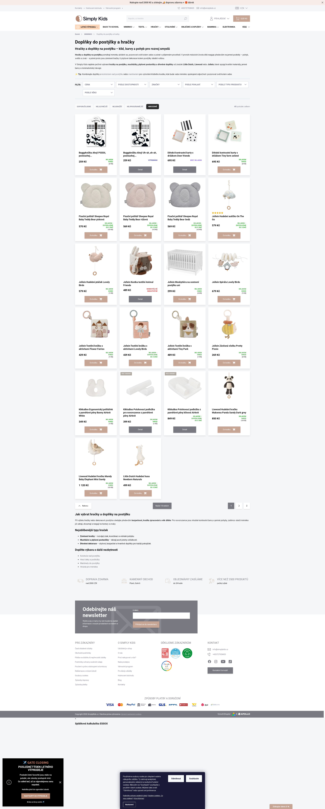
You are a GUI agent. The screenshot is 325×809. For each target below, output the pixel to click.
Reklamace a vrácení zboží (85, 671)
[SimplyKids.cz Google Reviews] (166, 666)
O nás (120, 653)
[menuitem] (87, 27)
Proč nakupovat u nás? (127, 658)
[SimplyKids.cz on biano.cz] (165, 653)
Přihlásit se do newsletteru (146, 624)
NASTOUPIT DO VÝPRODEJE (35, 796)
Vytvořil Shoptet (224, 714)
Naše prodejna (123, 662)
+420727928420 (219, 654)
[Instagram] (216, 661)
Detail (140, 170)
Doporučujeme (84, 107)
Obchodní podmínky (83, 653)
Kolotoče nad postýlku (90, 556)
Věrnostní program (113, 8)
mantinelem (133, 74)
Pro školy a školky (125, 671)
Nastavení (129, 805)
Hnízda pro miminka (89, 567)
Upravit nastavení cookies (131, 714)
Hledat (185, 19)
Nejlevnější (101, 107)
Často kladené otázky (83, 649)
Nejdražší (117, 107)
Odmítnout (176, 778)
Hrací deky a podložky (90, 559)
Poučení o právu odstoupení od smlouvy (91, 667)
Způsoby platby (81, 685)
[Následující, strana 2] (239, 506)
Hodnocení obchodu (94, 8)
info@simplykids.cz (220, 649)
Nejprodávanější (135, 107)
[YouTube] (223, 661)
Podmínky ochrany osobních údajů (135, 796)
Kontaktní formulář (220, 670)
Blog (119, 680)
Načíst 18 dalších (162, 506)
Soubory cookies (81, 676)
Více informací (139, 798)
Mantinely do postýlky (90, 563)
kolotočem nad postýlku (112, 74)
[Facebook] (209, 661)
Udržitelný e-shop (125, 649)
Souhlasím (194, 778)
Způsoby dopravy (82, 680)
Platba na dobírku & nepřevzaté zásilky (90, 658)
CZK (242, 8)
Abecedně (152, 107)
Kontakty (78, 8)
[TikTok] (230, 661)
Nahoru (85, 506)
